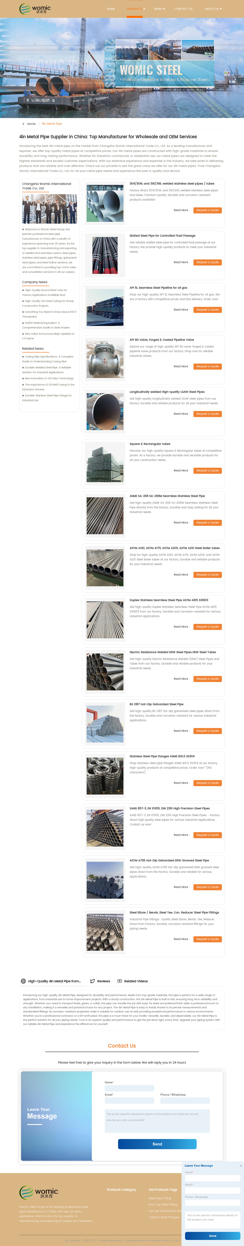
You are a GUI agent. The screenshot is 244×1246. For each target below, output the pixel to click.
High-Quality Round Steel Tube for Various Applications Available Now (44, 292)
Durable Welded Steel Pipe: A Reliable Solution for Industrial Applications (46, 370)
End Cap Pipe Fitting (163, 1204)
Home (111, 9)
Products (134, 9)
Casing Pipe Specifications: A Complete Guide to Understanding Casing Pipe (47, 359)
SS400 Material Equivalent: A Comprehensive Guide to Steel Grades (46, 325)
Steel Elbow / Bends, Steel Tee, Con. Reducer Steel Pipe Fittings (174, 912)
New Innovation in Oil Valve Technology (49, 378)
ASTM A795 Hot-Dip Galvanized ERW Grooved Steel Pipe (169, 860)
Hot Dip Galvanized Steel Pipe (166, 1211)
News (158, 9)
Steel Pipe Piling (160, 1198)
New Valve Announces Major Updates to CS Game (48, 336)
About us (212, 9)
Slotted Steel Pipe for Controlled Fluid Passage (162, 235)
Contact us (183, 9)
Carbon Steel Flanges (164, 1217)
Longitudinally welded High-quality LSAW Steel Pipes (167, 392)
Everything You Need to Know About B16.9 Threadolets (49, 314)
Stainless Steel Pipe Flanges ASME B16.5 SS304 (162, 756)
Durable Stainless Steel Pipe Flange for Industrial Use (47, 398)
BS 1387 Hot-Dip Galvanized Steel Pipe (156, 704)
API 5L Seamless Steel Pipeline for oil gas (158, 287)
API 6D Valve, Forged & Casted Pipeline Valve (162, 340)
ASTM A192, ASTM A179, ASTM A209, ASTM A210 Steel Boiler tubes (175, 548)
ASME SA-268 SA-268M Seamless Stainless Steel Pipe (167, 496)
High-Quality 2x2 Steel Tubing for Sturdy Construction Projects (48, 303)
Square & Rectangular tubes (150, 444)
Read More (181, 210)
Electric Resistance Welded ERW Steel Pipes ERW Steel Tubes (173, 652)
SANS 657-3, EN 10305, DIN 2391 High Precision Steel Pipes (170, 808)
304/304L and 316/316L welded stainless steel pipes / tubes (172, 183)
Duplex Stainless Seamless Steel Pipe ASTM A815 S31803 (169, 600)
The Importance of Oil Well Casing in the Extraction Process (48, 387)
